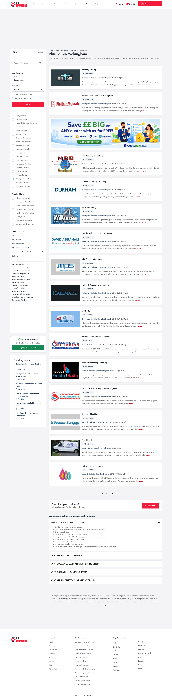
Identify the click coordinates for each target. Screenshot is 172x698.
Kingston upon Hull (144, 653)
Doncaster (116, 670)
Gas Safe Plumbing (18, 288)
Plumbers (67, 4)
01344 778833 (87, 315)
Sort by (14, 76)
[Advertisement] (86, 31)
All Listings (52, 646)
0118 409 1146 (88, 392)
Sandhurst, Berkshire (22, 156)
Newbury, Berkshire (22, 145)
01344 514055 (88, 341)
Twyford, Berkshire (22, 171)
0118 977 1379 (88, 237)
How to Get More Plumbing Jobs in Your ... (27, 394)
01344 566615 (88, 366)
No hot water (16, 240)
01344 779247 (88, 289)
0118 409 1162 (88, 99)
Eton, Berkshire (21, 134)
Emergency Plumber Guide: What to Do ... (27, 375)
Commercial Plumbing (19, 300)
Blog (96, 4)
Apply (28, 104)
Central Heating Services (20, 274)
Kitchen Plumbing (18, 282)
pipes (13, 235)
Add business (150, 505)
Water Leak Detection (19, 291)
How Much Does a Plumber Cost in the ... (27, 414)
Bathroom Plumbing (19, 277)
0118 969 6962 (88, 444)
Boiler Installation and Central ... (28, 365)
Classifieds (78, 4)
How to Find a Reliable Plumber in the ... (29, 404)
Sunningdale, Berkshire (23, 164)
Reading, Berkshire (22, 153)
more (148, 85)
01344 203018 (88, 470)
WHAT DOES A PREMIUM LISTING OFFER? (69, 572)
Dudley (140, 642)
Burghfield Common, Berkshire (26, 123)
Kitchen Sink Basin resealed (21, 248)
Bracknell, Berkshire (22, 119)
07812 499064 (88, 418)
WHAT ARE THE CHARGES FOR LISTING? (68, 555)
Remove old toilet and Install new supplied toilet (28, 252)
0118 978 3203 (88, 186)
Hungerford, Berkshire (23, 138)
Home (35, 4)
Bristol (115, 658)
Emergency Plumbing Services (22, 268)
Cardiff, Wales (20, 217)
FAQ (50, 665)
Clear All (40, 52)
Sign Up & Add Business (28, 348)
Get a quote (46, 4)
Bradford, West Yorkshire (24, 209)
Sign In (120, 4)
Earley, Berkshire (21, 130)
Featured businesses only (23, 98)
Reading (84, 448)
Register (51, 661)
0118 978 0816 (88, 263)
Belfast (115, 643)
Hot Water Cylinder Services (21, 294)
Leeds (140, 657)
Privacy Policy (53, 669)
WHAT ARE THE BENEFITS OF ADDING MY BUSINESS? (74, 580)
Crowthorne (86, 319)
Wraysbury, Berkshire (23, 186)
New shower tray (18, 244)
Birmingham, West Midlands (25, 202)
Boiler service (16, 256)
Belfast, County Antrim (23, 198)
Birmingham (117, 647)
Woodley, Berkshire (22, 182)
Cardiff (115, 662)
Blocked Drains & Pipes (20, 285)
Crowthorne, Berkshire (23, 127)
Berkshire (94, 78)
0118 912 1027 (88, 211)
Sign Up (132, 4)
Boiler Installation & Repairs (21, 279)
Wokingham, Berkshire (23, 179)
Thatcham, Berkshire (22, 168)
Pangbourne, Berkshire (23, 149)
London (140, 669)
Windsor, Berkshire (22, 175)
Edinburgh (141, 645)
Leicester (141, 661)
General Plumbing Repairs (21, 271)
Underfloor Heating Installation (22, 297)
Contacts (57, 4)
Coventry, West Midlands (24, 220)
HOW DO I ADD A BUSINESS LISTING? (67, 522)
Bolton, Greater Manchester (25, 205)
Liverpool (141, 665)
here (59, 527)
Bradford (116, 655)
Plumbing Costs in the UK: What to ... (29, 384)
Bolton (115, 651)
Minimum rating (17, 86)
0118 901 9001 (88, 74)
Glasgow (141, 649)
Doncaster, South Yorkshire (25, 224)
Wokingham (86, 78)
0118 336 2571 (88, 160)
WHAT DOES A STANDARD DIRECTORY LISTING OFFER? (75, 564)
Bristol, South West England (25, 213)
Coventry (116, 666)
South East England (104, 78)
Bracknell (85, 345)
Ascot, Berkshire (21, 116)
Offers (88, 4)
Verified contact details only (24, 95)
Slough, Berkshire (21, 160)
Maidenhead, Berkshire (23, 141)
